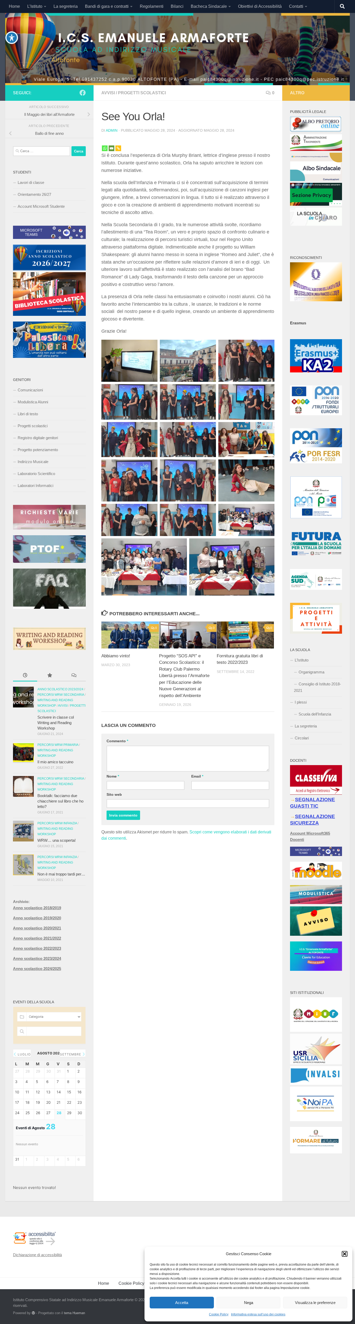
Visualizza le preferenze (315, 1302)
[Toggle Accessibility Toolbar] (11, 37)
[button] (344, 1253)
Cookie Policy (218, 1314)
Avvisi (108, 93)
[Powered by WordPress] (33, 1313)
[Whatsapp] (105, 144)
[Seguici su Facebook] (83, 93)
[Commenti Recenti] (74, 675)
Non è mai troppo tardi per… (61, 874)
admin (111, 130)
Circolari (302, 738)
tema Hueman (74, 1313)
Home (14, 6)
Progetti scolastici (142, 93)
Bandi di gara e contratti (107, 6)
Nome (113, 776)
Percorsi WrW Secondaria (60, 695)
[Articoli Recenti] (25, 675)
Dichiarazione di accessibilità (37, 1255)
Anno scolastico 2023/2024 (60, 689)
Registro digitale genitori (38, 438)
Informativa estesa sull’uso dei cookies (258, 1314)
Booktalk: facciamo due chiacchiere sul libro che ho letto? (60, 801)
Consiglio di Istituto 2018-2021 (317, 687)
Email (197, 776)
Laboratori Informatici (35, 485)
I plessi (301, 702)
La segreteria (66, 6)
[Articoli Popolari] (49, 675)
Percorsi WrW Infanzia (57, 823)
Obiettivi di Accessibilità (260, 6)
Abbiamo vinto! (115, 655)
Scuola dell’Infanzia (315, 714)
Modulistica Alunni (33, 402)
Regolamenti (151, 6)
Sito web (114, 794)
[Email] (111, 144)
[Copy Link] (118, 144)
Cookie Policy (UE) (136, 1283)
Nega (248, 1302)
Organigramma (311, 672)
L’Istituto (34, 6)
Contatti (296, 6)
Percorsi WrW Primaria (57, 745)
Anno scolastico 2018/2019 (37, 908)
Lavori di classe (31, 182)
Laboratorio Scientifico (36, 473)
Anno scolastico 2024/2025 (37, 968)
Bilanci (177, 6)
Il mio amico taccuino (55, 762)
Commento (117, 741)
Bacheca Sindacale (209, 6)
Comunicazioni (30, 390)
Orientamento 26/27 (34, 194)
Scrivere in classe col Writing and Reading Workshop (55, 722)
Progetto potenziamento (38, 449)
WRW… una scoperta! (56, 840)
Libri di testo (28, 414)
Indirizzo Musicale (33, 461)
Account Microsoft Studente (41, 206)
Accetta (181, 1302)
